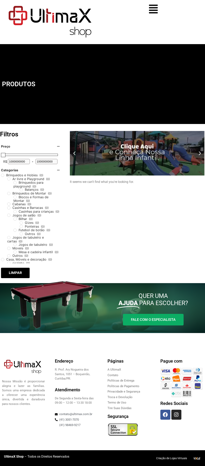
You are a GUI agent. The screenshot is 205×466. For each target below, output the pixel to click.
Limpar (15, 273)
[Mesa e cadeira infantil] (15, 252)
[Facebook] (165, 415)
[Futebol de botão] (15, 230)
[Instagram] (176, 415)
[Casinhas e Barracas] (8, 207)
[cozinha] (8, 263)
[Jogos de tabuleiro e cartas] (8, 237)
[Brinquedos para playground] (15, 182)
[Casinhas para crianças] (15, 211)
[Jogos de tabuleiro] (15, 244)
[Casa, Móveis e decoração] (2, 259)
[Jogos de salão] (8, 215)
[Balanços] (21, 189)
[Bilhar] (15, 219)
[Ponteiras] (21, 226)
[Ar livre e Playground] (8, 178)
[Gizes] (21, 222)
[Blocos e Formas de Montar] (15, 197)
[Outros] (21, 233)
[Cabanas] (8, 204)
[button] (74, 153)
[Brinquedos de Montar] (8, 193)
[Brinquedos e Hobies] (2, 175)
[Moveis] (8, 248)
